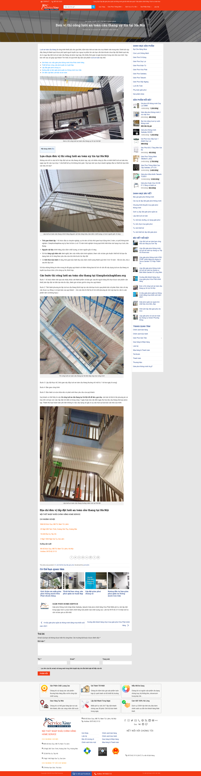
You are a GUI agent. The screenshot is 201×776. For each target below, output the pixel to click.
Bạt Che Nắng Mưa (140, 49)
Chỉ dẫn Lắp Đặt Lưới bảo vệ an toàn (54, 73)
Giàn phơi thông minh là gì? (143, 366)
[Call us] (139, 720)
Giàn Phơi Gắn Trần (140, 338)
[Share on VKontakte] (86, 557)
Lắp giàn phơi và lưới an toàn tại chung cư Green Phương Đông (149, 318)
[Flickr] (156, 720)
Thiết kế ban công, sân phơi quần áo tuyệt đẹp (58, 65)
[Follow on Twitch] (146, 724)
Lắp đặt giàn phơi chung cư (51, 68)
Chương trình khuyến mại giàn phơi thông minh (145, 206)
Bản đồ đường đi (88, 739)
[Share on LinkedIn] (90, 557)
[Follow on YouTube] (153, 720)
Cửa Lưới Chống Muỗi (141, 53)
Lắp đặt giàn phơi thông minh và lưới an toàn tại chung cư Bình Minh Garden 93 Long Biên (150, 270)
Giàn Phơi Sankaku (139, 74)
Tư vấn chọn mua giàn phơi (143, 224)
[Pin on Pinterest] (83, 557)
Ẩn (53, 149)
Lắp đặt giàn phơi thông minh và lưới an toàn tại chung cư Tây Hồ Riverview (150, 250)
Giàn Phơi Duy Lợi (139, 61)
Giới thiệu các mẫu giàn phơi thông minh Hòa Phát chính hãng (63, 62)
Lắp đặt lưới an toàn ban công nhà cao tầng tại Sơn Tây (150, 242)
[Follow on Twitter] (132, 720)
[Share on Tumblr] (94, 557)
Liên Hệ (156, 7)
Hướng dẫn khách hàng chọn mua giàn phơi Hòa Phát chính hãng (150, 279)
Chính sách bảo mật (89, 742)
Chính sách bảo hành (140, 334)
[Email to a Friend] (79, 557)
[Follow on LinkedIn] (149, 720)
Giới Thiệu (102, 7)
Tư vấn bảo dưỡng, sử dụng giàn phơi (146, 220)
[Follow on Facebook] (125, 720)
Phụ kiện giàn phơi (139, 90)
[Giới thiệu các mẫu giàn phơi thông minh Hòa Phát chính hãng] (51, 580)
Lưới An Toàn (138, 86)
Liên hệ (135, 346)
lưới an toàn (95, 58)
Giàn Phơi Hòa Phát (140, 70)
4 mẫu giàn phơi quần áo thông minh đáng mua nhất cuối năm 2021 (150, 295)
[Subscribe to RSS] (146, 720)
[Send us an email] (135, 720)
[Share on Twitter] (75, 557)
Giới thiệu (85, 733)
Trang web (106, 659)
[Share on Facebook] (71, 557)
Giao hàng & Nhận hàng (141, 342)
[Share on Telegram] (98, 557)
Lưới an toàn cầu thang (48, 50)
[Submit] (93, 7)
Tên (39, 659)
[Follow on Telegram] (143, 724)
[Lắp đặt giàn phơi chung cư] (96, 580)
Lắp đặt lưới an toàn (140, 216)
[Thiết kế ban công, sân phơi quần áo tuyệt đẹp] (73, 580)
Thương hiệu (137, 362)
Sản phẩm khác (138, 94)
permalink (86, 565)
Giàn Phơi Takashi (139, 78)
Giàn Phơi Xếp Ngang (140, 82)
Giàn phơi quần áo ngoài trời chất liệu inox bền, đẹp (149, 303)
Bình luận (41, 641)
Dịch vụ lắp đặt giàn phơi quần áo (145, 212)
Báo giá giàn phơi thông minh (143, 197)
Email (72, 659)
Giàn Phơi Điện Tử (139, 66)
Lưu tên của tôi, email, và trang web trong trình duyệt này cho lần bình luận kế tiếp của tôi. (71, 668)
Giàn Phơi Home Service (109, 29)
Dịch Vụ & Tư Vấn (131, 7)
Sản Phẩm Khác (145, 7)
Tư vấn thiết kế (138, 228)
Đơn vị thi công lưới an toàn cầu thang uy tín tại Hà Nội (150, 287)
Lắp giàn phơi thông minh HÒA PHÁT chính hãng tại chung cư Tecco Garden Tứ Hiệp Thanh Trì (150, 260)
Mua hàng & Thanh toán (141, 350)
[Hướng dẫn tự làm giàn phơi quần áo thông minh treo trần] (118, 580)
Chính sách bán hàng (140, 330)
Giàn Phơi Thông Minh (114, 7)
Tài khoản (136, 354)
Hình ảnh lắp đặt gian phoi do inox (150, 310)
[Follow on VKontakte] (139, 724)
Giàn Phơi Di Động (139, 57)
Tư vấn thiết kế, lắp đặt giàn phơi (100, 21)
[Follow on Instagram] (128, 720)
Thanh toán (137, 358)
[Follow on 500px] (135, 724)
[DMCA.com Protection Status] (102, 751)
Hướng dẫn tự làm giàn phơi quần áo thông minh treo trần (61, 70)
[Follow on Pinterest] (142, 720)
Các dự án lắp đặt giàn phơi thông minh (147, 201)
